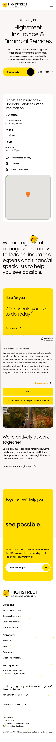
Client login (43, 71)
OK (27, 391)
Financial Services (11, 627)
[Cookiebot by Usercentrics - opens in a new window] (41, 339)
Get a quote (13, 72)
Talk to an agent (18, 567)
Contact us (8, 652)
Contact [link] (15, 163)
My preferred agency (21, 157)
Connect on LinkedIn (12, 704)
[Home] (28, 593)
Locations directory (12, 657)
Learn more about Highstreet (17, 466)
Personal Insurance (12, 610)
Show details (41, 383)
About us (7, 640)
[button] (28, 194)
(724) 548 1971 (12, 135)
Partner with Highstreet (13, 694)
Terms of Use (8, 717)
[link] (15, 5)
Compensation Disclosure (13, 726)
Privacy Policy (8, 720)
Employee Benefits (11, 621)
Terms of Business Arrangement (16, 723)
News (5, 646)
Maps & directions (19, 169)
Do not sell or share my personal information (28, 400)
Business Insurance (12, 616)
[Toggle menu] (51, 5)
